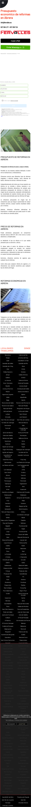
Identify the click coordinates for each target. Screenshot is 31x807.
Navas (23, 517)
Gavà (7, 537)
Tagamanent (23, 483)
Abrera (8, 475)
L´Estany (7, 557)
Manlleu (23, 585)
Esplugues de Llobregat (23, 449)
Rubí (23, 551)
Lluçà (7, 531)
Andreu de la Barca (23, 391)
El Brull (23, 377)
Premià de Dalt (23, 526)
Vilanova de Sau (23, 632)
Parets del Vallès (23, 534)
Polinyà (8, 571)
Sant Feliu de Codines (23, 420)
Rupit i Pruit (23, 590)
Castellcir (7, 503)
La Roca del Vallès (23, 411)
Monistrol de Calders (8, 405)
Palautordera (23, 640)
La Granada (8, 554)
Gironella (7, 417)
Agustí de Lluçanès (7, 394)
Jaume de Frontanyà (8, 615)
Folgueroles (7, 585)
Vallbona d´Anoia (23, 438)
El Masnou (8, 620)
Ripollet (8, 386)
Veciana (23, 372)
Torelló (8, 593)
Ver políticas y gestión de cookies (16, 720)
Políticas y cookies (8, 805)
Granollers (8, 637)
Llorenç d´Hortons (8, 389)
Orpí (8, 369)
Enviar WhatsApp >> (14, 47)
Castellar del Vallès (7, 363)
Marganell (8, 632)
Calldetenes (7, 565)
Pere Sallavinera (7, 590)
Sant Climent (23, 414)
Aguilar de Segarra (7, 452)
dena (23, 601)
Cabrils (23, 400)
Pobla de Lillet (23, 571)
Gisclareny (8, 582)
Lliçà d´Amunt (8, 543)
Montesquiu (7, 481)
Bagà (7, 400)
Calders (8, 377)
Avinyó (8, 374)
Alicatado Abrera (23, 802)
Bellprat (8, 506)
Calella (8, 545)
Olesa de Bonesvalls (7, 540)
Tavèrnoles (8, 478)
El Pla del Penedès (23, 617)
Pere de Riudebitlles (23, 609)
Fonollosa (23, 582)
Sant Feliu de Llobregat (7, 420)
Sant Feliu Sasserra (7, 609)
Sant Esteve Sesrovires (8, 640)
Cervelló (23, 560)
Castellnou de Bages (8, 492)
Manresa (7, 548)
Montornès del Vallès (8, 403)
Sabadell (7, 643)
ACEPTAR (22, 724)
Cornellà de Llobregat (23, 514)
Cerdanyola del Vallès (23, 389)
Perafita (7, 534)
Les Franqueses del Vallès (23, 466)
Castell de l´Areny (8, 459)
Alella (7, 397)
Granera (23, 579)
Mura (7, 551)
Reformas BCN (3, 53)
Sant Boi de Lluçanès (8, 800)
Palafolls (23, 520)
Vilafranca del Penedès (23, 492)
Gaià (23, 425)
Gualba (23, 634)
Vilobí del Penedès (23, 383)
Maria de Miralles (23, 405)
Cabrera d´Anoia (23, 380)
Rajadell (8, 526)
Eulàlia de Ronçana (7, 626)
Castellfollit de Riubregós (8, 456)
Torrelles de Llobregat (7, 422)
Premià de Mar (23, 531)
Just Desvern (23, 417)
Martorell (23, 629)
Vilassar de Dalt (7, 568)
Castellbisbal (23, 574)
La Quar (8, 414)
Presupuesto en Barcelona (12, 53)
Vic (23, 576)
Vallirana (23, 478)
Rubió (23, 545)
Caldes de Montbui (23, 606)
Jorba (23, 469)
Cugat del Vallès (23, 643)
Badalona (7, 498)
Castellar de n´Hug (8, 366)
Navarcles (23, 548)
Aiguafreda (23, 397)
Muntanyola (23, 435)
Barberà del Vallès (8, 438)
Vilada (8, 576)
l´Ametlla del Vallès (8, 560)
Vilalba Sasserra (7, 372)
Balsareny (23, 626)
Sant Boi (23, 800)
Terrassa (7, 802)
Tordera (23, 472)
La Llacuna (8, 380)
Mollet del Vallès (7, 612)
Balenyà (23, 623)
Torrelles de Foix (23, 452)
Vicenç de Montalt (23, 432)
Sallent (8, 562)
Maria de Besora (23, 422)
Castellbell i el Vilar (23, 360)
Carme (23, 598)
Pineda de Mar (8, 574)
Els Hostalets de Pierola (23, 620)
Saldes (23, 444)
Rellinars (23, 523)
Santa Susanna (23, 509)
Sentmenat (8, 425)
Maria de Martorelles (23, 603)
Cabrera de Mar (23, 355)
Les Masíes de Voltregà (23, 462)
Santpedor (8, 509)
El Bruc (23, 512)
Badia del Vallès (23, 565)
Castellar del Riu (23, 363)
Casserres (8, 598)
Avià (23, 486)
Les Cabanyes (8, 469)
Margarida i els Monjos (23, 408)
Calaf (7, 360)
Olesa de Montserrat (23, 537)
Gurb (7, 579)
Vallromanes (7, 462)
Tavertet (23, 475)
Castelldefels (7, 603)
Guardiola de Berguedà (7, 634)
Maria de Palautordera (8, 512)
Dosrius (8, 514)
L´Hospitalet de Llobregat (23, 429)
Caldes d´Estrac (23, 374)
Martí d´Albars (8, 588)
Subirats (7, 444)
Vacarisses (8, 441)
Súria (23, 441)
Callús (23, 562)
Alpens (23, 394)
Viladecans (23, 495)
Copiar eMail (15, 41)
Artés (7, 489)
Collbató (7, 617)
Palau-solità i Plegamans (8, 520)
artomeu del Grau (23, 358)
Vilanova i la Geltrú (23, 568)
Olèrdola (7, 601)
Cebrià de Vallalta (8, 435)
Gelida (8, 517)
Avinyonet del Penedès (23, 498)
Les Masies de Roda (7, 465)
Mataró (8, 391)
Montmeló (23, 481)
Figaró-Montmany (8, 449)
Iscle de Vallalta (23, 615)
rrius (7, 500)
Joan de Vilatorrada (23, 612)
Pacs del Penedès (8, 523)
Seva (23, 366)
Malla (23, 500)
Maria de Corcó (23, 637)
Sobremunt (8, 529)
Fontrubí (7, 428)
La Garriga (23, 554)
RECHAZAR (11, 724)
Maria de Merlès (7, 408)
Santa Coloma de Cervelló (23, 594)
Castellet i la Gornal (23, 455)
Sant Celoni (7, 472)
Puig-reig (23, 459)
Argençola (23, 489)
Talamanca (8, 483)
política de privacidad (14, 100)
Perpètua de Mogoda (23, 797)
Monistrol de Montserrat (23, 403)
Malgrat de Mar (23, 506)
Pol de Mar (23, 588)
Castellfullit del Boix (7, 797)
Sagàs (23, 529)
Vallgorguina (7, 629)
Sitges (8, 358)
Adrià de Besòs (7, 411)
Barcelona (8, 355)
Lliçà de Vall (23, 540)
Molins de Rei (23, 543)
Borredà (7, 486)
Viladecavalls (7, 495)
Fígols (23, 446)
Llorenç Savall (23, 386)
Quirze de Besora (8, 432)
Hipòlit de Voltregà (7, 446)
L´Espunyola (23, 557)
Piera (7, 606)
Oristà (23, 369)
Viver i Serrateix (7, 383)
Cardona (23, 503)
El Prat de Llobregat (7, 623)
